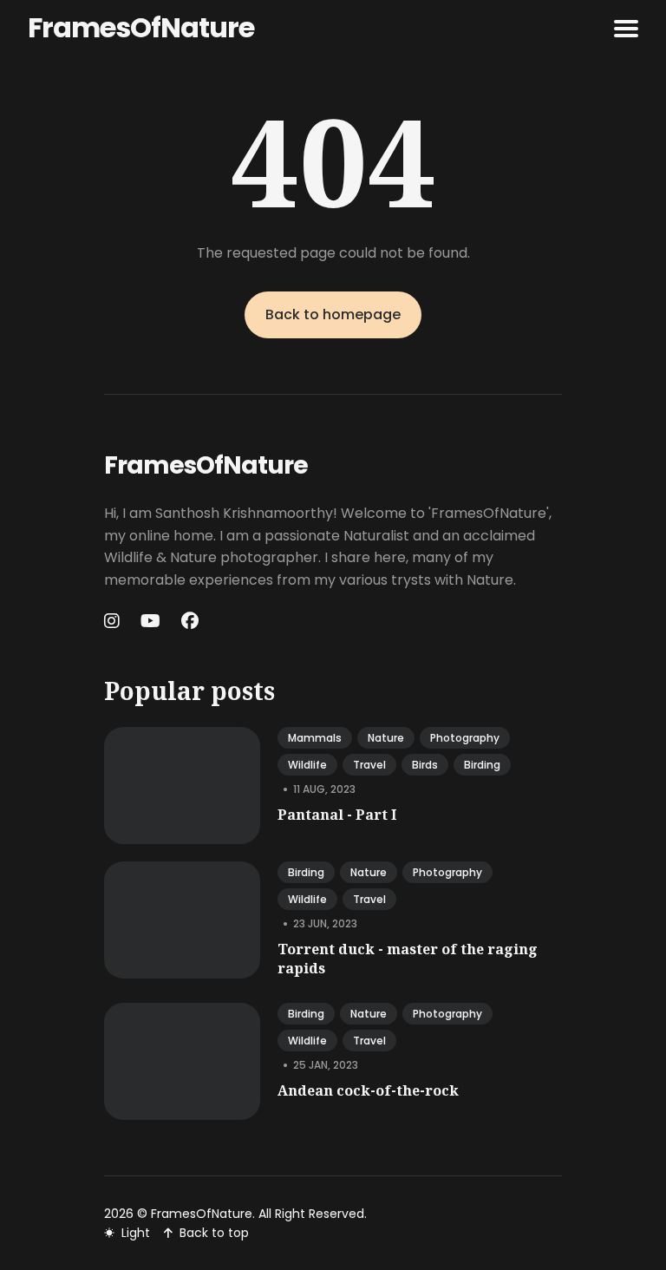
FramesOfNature (141, 27)
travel (369, 764)
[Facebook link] (190, 621)
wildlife (307, 764)
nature (386, 737)
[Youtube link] (150, 621)
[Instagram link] (113, 621)
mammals (315, 737)
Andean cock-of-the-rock (368, 1090)
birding (482, 764)
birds (425, 764)
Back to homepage (333, 314)
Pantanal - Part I (337, 814)
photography (465, 737)
